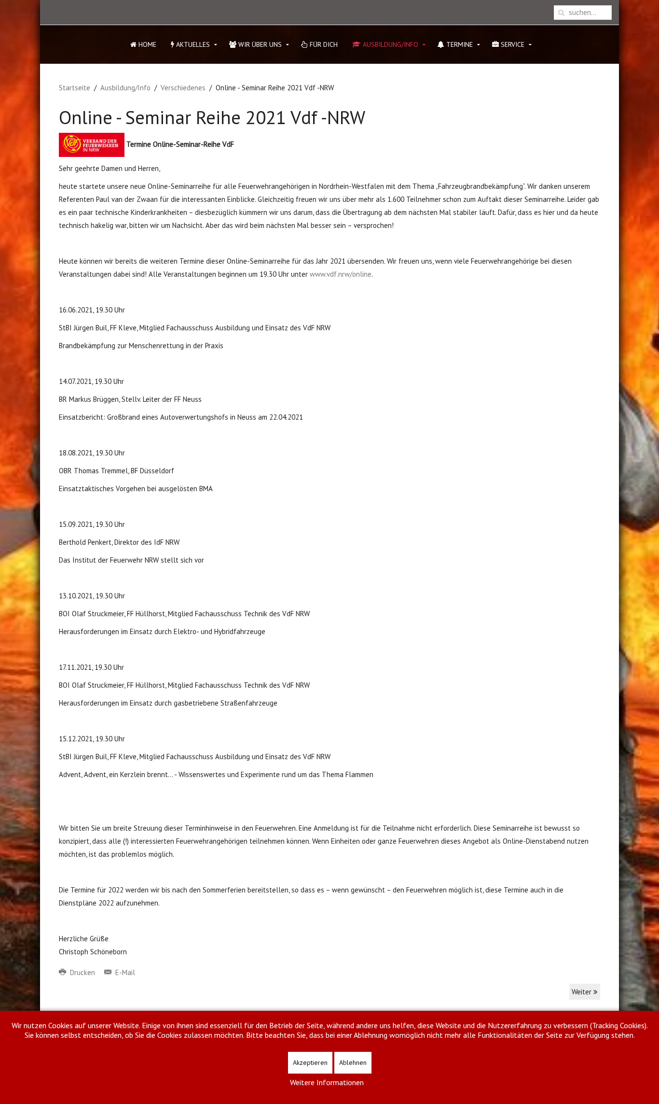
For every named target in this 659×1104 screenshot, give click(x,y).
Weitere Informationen (327, 1082)
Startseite (74, 87)
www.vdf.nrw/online (340, 274)
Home (146, 44)
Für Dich (323, 44)
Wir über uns (259, 44)
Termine (458, 44)
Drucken (82, 972)
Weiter (582, 991)
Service (511, 44)
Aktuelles (192, 44)
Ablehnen (353, 1062)
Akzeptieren (310, 1062)
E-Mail (124, 972)
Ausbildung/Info (389, 44)
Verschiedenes (183, 87)
